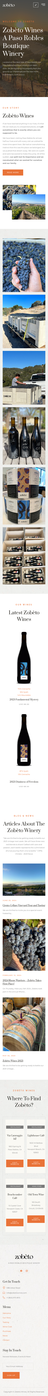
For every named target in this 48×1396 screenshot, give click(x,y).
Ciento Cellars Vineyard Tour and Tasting (24, 905)
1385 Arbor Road (13, 1288)
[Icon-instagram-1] (27, 1271)
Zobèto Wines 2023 (13, 1060)
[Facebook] (21, 1271)
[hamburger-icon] (43, 5)
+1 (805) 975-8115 (13, 1298)
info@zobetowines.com (16, 1293)
